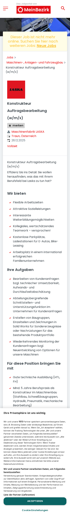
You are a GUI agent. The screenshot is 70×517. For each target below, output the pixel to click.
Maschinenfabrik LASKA (27, 132)
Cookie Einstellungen (35, 510)
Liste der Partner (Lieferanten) (19, 494)
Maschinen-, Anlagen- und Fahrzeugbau (34, 62)
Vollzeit (12, 146)
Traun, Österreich (23, 136)
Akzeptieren (35, 501)
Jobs (9, 57)
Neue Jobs (46, 45)
